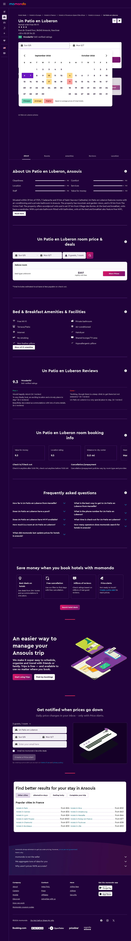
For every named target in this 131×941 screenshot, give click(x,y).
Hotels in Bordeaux (24, 826)
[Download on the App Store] (105, 894)
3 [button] (49, 69)
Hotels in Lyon (22, 815)
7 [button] (30, 76)
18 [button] (55, 82)
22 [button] (37, 88)
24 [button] (49, 88)
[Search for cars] (4, 22)
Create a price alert (108, 590)
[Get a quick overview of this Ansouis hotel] (125, 171)
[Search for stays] (4, 17)
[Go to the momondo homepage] (17, 4)
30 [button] (43, 94)
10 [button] (49, 76)
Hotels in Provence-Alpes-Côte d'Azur (72, 15)
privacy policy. (58, 762)
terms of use (45, 762)
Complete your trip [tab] (78, 795)
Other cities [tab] (23, 795)
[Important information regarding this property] (125, 435)
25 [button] (55, 88)
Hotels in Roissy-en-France (81, 819)
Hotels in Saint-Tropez (25, 819)
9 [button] (42, 76)
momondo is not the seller (27, 857)
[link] (70, 607)
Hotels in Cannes (23, 812)
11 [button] (55, 76)
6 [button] (24, 76)
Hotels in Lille (75, 826)
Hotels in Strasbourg (78, 812)
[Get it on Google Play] (105, 887)
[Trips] (4, 40)
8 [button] (36, 76)
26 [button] (61, 88)
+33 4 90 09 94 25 (26, 33)
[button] (4, 4)
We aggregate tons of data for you (31, 861)
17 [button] (49, 82)
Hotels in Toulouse (77, 822)
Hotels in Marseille (77, 815)
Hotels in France (50, 15)
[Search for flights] (4, 11)
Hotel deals (22, 15)
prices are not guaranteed (68, 849)
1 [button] (36, 69)
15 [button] (37, 82)
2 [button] (42, 69)
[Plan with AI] (4, 33)
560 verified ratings (43, 37)
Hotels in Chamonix (24, 822)
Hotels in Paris (22, 808)
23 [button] (43, 88)
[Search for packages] (4, 27)
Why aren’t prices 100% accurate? (31, 866)
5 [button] (61, 69)
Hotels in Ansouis (94, 15)
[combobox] (42, 730)
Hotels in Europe (35, 15)
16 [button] (43, 82)
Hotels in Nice (76, 808)
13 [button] (24, 82)
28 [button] (30, 94)
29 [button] (37, 94)
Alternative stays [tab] (40, 795)
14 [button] (31, 82)
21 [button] (31, 88)
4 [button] (55, 69)
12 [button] (61, 76)
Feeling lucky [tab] (58, 795)
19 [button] (61, 82)
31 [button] (107, 94)
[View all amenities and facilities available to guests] (125, 312)
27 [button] (24, 94)
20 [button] (24, 88)
